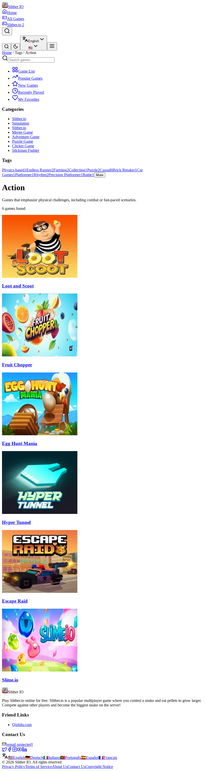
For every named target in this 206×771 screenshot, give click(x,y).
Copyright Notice (99, 766)
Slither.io (19, 119)
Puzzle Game (22, 141)
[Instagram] (14, 750)
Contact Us (76, 766)
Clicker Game (23, 146)
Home (7, 53)
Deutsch (34, 757)
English (16, 757)
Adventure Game (25, 137)
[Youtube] (19, 750)
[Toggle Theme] (15, 47)
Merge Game (22, 132)
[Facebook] (9, 750)
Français (108, 757)
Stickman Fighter (25, 150)
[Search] (7, 31)
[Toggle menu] (52, 46)
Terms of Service (38, 766)
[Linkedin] (24, 750)
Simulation (20, 123)
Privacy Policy (13, 766)
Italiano (51, 757)
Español (90, 757)
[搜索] (6, 47)
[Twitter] (4, 750)
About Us (60, 766)
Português (70, 757)
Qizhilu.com (22, 724)
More (99, 175)
